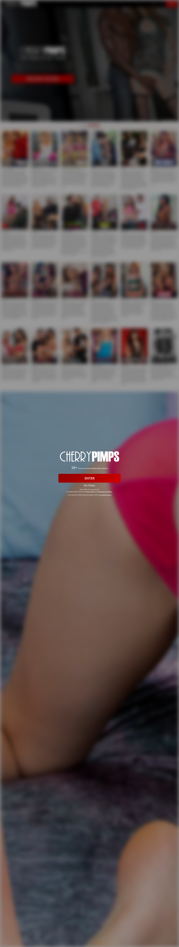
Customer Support (105, 495)
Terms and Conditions (105, 491)
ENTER (89, 478)
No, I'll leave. (89, 485)
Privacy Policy (90, 491)
